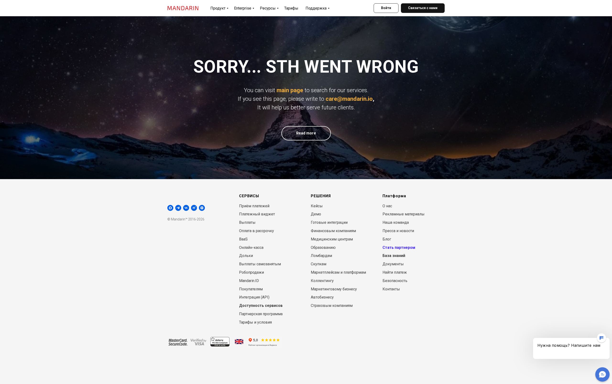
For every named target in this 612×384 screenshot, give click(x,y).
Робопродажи (251, 272)
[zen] (202, 208)
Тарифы (291, 8)
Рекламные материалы (403, 214)
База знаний (393, 255)
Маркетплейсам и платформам (338, 272)
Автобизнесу (322, 297)
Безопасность (394, 280)
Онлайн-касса (251, 247)
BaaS (243, 239)
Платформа (394, 196)
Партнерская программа (261, 314)
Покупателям (251, 289)
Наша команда (395, 222)
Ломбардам (321, 255)
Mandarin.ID (249, 280)
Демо (316, 214)
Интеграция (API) (254, 297)
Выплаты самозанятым (260, 264)
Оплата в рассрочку (256, 231)
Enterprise (242, 8)
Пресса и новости (398, 231)
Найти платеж (394, 272)
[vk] (186, 208)
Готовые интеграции (329, 222)
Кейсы (317, 206)
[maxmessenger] (170, 208)
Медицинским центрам (332, 239)
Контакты (391, 289)
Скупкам (318, 264)
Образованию (323, 247)
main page (290, 90)
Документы (393, 264)
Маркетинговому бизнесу (334, 289)
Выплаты (247, 222)
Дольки (246, 255)
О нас (387, 206)
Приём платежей (254, 206)
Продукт (217, 8)
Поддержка (316, 8)
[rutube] (194, 208)
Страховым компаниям (332, 305)
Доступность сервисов (261, 305)
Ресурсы (268, 8)
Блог (386, 239)
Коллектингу (322, 280)
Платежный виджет (257, 214)
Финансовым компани (331, 231)
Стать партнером (398, 247)
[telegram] (178, 208)
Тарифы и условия (255, 322)
